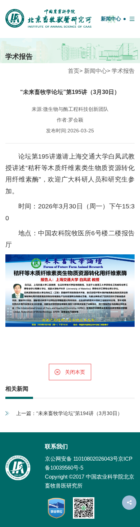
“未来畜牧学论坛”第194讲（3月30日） (79, 413)
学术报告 (123, 71)
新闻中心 (111, 19)
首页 (73, 71)
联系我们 (56, 446)
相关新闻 (16, 389)
